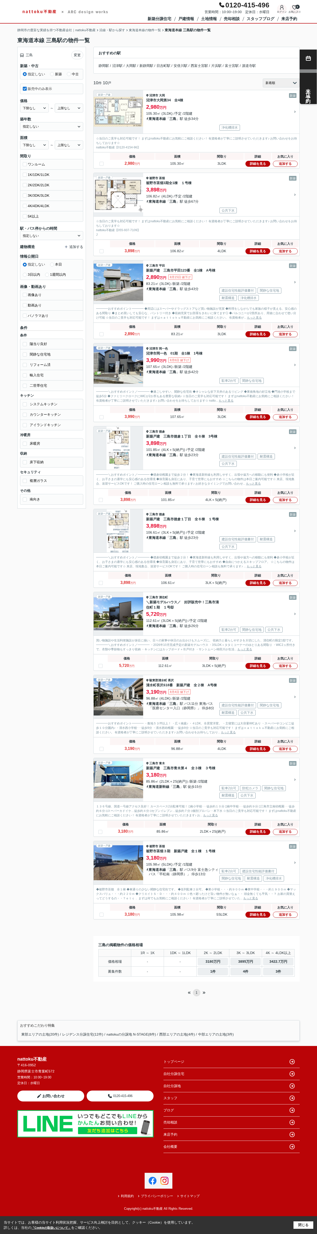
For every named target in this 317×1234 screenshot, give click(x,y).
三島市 (153, 265)
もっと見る (254, 317)
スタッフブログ (260, 19)
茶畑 (162, 178)
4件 (245, 971)
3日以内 (34, 274)
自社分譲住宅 (173, 1074)
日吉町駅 (163, 66)
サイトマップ (190, 1196)
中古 (75, 74)
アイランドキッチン (45, 425)
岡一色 (163, 348)
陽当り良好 (38, 344)
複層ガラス (38, 481)
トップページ (173, 1062)
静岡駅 (104, 66)
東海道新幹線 (159, 787)
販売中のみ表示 (40, 89)
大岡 (162, 95)
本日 (58, 264)
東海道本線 (157, 119)
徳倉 (162, 431)
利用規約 (127, 1196)
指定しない (36, 74)
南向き (35, 499)
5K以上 (33, 216)
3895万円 (245, 961)
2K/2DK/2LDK (38, 185)
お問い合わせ (53, 1096)
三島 (172, 119)
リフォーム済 (40, 365)
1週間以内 (58, 274)
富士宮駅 (232, 66)
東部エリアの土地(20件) (40, 1034)
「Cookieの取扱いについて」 (51, 1228)
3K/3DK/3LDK (38, 195)
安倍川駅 (180, 66)
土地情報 (209, 19)
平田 (162, 265)
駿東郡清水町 (158, 680)
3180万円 (213, 961)
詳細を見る (258, 163)
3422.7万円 (278, 961)
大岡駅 (131, 66)
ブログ (168, 1110)
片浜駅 (216, 66)
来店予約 (289, 19)
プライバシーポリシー (157, 1196)
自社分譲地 (172, 1086)
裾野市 (153, 178)
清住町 (163, 597)
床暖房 (35, 443)
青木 (162, 763)
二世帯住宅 (38, 385)
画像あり (35, 295)
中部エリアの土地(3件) (216, 1034)
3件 (278, 971)
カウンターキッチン (45, 414)
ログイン (282, 11)
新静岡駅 (146, 66)
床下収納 (37, 462)
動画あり (35, 305)
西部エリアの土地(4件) (177, 1034)
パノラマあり (38, 316)
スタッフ (170, 1098)
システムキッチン (43, 404)
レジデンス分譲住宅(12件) (82, 1034)
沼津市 (153, 95)
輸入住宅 (37, 375)
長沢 (171, 680)
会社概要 (170, 1147)
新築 (58, 74)
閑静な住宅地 (40, 354)
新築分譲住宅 (159, 19)
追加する (285, 163)
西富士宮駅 (199, 66)
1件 (213, 971)
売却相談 (232, 19)
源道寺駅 (249, 66)
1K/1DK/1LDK (38, 175)
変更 (77, 55)
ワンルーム (36, 164)
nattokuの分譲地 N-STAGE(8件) (131, 1034)
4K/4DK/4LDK (38, 206)
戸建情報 (186, 19)
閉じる (303, 1225)
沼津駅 (117, 66)
